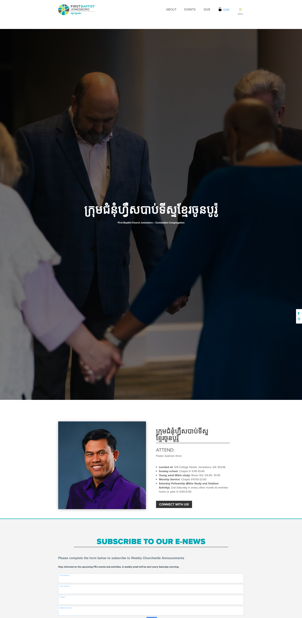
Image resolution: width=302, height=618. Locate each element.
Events (190, 9)
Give (207, 9)
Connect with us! (174, 504)
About (171, 9)
